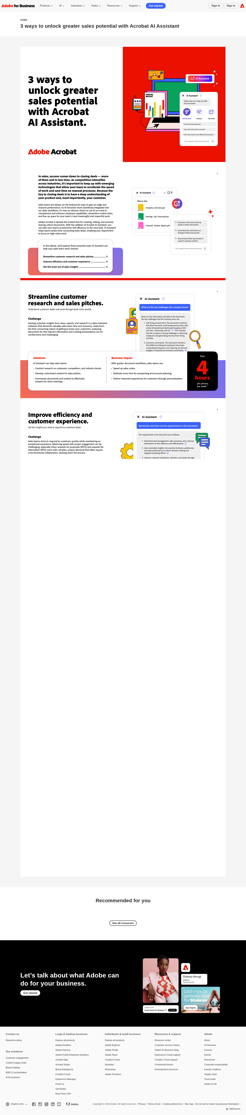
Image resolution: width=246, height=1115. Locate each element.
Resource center (163, 1040)
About (207, 1040)
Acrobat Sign (61, 1059)
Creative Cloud (62, 1074)
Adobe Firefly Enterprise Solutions (72, 1055)
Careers (208, 1050)
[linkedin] (53, 1104)
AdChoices (234, 1109)
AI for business (13, 1077)
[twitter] (46, 1104)
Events (207, 1055)
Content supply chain (16, 1063)
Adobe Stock (111, 1055)
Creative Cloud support (166, 1059)
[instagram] (40, 1104)
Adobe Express (62, 1050)
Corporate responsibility (216, 1064)
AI (60, 5)
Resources (113, 5)
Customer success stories (167, 1045)
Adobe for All (210, 1084)
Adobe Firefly (111, 1050)
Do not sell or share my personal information (217, 1104)
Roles (94, 5)
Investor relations (212, 1069)
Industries (76, 5)
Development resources (166, 1069)
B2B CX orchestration (16, 1072)
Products (45, 5)
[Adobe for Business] (242, 5)
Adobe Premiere (113, 1074)
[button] (16, 1104)
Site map (189, 1104)
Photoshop (110, 1069)
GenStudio (60, 1089)
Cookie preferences (172, 1104)
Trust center (210, 1079)
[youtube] (59, 1104)
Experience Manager (65, 1079)
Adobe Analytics (63, 1045)
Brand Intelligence (64, 1069)
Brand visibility (13, 1067)
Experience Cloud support (167, 1055)
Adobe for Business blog (167, 1050)
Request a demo (14, 1040)
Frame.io (59, 1084)
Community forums (164, 1064)
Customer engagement (17, 1058)
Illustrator (109, 1064)
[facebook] (34, 1104)
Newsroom (209, 1059)
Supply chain (210, 1074)
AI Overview (210, 1045)
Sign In (216, 5)
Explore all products (65, 1040)
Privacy (142, 1104)
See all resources (123, 923)
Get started (156, 5)
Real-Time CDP (63, 1094)
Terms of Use (154, 1104)
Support (133, 5)
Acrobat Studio (62, 1064)
